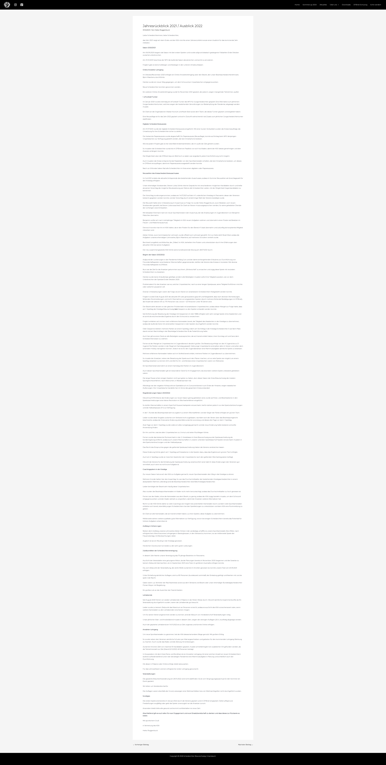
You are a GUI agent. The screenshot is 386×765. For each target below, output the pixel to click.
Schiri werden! (375, 5)
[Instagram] (15, 4)
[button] (338, 4)
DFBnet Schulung (360, 5)
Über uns (333, 5)
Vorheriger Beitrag (141, 745)
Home (297, 5)
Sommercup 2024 (310, 5)
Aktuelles (323, 5)
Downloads (346, 5)
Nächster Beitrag (245, 745)
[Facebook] (21, 4)
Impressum (211, 756)
